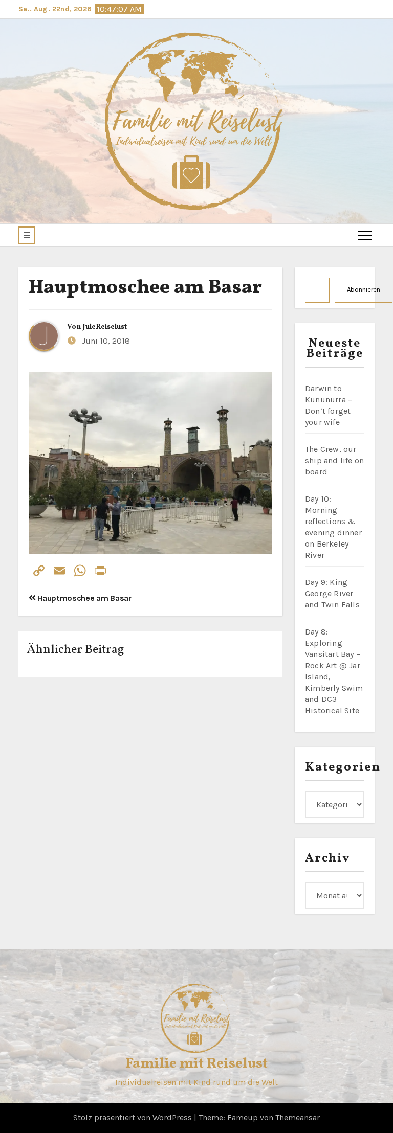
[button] (26, 235)
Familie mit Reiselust (196, 1064)
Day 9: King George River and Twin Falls (332, 593)
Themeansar (297, 1117)
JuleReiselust (105, 327)
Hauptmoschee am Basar (145, 288)
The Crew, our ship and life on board (334, 460)
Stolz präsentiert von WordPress (133, 1117)
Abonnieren (363, 289)
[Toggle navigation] (365, 235)
